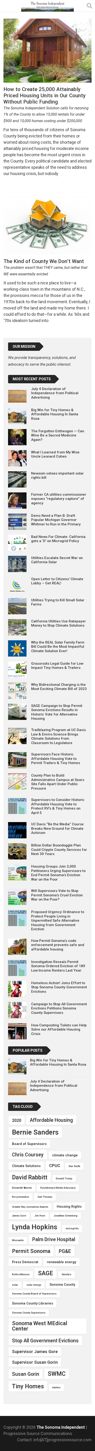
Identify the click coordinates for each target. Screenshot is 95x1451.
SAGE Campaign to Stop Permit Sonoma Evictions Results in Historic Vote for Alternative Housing (56, 712)
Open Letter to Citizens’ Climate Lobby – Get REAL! (57, 581)
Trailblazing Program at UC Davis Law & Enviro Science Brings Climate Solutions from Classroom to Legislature (58, 736)
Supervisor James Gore (35, 1351)
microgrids (72, 1228)
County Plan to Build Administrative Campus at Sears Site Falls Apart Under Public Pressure (57, 781)
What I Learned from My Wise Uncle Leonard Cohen (55, 454)
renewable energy (61, 1262)
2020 (16, 1120)
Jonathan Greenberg (65, 1215)
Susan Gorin (25, 1374)
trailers (56, 1387)
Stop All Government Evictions (45, 1341)
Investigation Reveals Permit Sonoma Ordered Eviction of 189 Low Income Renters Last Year (58, 966)
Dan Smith (74, 1166)
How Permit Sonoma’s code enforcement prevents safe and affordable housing (57, 945)
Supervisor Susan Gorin (35, 1362)
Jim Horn (40, 1215)
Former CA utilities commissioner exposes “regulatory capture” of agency (58, 498)
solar (15, 1284)
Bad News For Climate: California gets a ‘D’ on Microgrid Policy (58, 539)
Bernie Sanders (35, 1132)
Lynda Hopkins (34, 1227)
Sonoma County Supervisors (28, 1312)
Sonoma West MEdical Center (39, 1326)
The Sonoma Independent (61, 1427)
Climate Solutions (26, 1166)
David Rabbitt (29, 1177)
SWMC (56, 1373)
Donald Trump (64, 1178)
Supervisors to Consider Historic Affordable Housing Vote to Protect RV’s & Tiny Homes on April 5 (57, 806)
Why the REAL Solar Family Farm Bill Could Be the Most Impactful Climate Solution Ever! (57, 646)
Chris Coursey (28, 1155)
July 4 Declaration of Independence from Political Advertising (54, 393)
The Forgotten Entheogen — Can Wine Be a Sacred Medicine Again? (57, 435)
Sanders (66, 1274)
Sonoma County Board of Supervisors (34, 1293)
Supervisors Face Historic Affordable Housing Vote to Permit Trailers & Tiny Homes (55, 758)
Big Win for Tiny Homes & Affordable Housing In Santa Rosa (54, 414)
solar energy (34, 1284)
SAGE (45, 1273)
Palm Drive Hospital (53, 1239)
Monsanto (18, 1240)
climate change (65, 1155)
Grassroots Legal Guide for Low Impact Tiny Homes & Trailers (57, 665)
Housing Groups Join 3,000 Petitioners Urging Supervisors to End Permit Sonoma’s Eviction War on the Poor (58, 872)
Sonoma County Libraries (32, 1303)
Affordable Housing (51, 1120)
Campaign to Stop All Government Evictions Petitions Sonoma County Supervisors (59, 1008)
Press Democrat (25, 1262)
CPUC (54, 1165)
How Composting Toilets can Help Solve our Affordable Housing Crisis (59, 1029)
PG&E (65, 1251)
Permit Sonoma (31, 1251)
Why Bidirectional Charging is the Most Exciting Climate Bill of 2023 (59, 687)
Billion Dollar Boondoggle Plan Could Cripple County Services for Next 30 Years (59, 849)
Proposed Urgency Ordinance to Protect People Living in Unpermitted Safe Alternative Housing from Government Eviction (57, 920)
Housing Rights (69, 1206)
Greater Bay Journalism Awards (30, 1206)
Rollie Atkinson (21, 1274)
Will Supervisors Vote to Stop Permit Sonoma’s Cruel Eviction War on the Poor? (57, 895)
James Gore (19, 1215)
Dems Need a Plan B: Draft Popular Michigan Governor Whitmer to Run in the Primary (56, 520)
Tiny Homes (28, 1386)
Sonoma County (62, 1284)
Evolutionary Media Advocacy (57, 1187)
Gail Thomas (45, 1196)
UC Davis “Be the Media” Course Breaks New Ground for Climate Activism (57, 828)
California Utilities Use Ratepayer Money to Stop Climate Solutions (58, 623)
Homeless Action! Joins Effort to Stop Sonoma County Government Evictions (59, 987)
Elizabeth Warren (22, 1187)
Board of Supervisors (29, 1144)
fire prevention (20, 1196)
